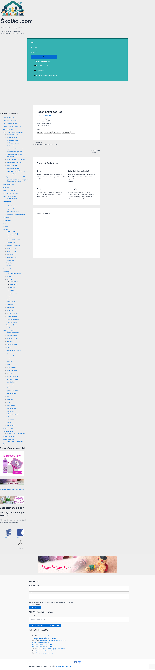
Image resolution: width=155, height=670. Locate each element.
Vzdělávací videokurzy (10, 436)
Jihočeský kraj (10, 231)
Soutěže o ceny (8, 428)
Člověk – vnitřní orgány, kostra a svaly (53, 649)
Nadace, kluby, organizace (14, 441)
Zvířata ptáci (10, 417)
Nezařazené (6, 217)
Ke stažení (34, 47)
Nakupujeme (7, 201)
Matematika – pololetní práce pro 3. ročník (53, 640)
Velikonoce (9, 399)
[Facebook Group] (79, 663)
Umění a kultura (11, 174)
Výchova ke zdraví (12, 322)
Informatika (9, 304)
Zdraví (8, 402)
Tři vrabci (45, 634)
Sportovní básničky (12, 391)
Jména (8, 347)
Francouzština (14, 284)
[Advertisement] (77, 93)
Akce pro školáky (8, 129)
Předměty (6, 271)
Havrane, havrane (74, 189)
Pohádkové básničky (12, 379)
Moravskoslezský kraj (13, 245)
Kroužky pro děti (11, 198)
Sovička (40, 189)
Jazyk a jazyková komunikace (15, 159)
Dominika (35, 644)
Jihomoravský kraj (12, 234)
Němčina (12, 287)
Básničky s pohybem (12, 332)
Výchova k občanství (12, 319)
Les (7, 353)
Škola (8, 388)
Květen (39, 171)
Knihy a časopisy (11, 206)
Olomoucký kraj (11, 248)
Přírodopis (9, 310)
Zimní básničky (11, 405)
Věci (7, 396)
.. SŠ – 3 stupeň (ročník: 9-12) (12, 126)
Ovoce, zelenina (11, 367)
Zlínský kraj (9, 266)
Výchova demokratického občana (16, 177)
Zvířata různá (10, 420)
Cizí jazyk (9, 279)
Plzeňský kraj (10, 254)
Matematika (10, 307)
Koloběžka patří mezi (45, 644)
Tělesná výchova (11, 316)
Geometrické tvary (12, 338)
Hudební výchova (11, 301)
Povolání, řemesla (11, 382)
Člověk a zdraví (11, 146)
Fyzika (8, 299)
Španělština (13, 293)
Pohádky (6, 226)
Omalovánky (7, 220)
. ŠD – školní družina (9, 118)
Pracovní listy (7, 269)
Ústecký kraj (10, 260)
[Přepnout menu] (44, 56)
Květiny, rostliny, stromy (13, 350)
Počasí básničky (11, 373)
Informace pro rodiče (9, 196)
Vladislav (35, 638)
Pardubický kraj (11, 251)
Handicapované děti (9, 190)
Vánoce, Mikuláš (11, 393)
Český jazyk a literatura (13, 273)
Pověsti (5, 229)
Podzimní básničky (12, 376)
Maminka (9, 361)
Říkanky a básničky (9, 331)
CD (7, 203)
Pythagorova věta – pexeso (44, 653)
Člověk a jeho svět (12, 134)
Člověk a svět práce (12, 143)
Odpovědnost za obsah (43, 66)
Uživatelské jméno (34, 585)
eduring (34, 642)
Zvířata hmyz (10, 411)
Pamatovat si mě (35, 604)
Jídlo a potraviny (11, 344)
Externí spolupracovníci (43, 61)
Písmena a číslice (11, 370)
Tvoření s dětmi (8, 431)
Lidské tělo (9, 359)
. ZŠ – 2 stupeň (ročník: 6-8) (11, 123)
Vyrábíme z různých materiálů (15, 433)
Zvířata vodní (10, 425)
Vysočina (9, 263)
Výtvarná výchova (12, 325)
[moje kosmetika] (12, 503)
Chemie (8, 276)
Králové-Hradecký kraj (13, 240)
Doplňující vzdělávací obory (14, 149)
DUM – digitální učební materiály (13, 132)
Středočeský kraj (11, 257)
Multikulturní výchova (13, 168)
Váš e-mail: (32, 616)
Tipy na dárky (10, 209)
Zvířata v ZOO (10, 422)
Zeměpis (9, 328)
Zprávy (5, 444)
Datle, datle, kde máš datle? (78, 171)
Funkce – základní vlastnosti (47, 638)
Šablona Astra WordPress (63, 666)
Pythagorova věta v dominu (44, 651)
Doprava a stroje (11, 335)
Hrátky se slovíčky (43, 642)
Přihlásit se (34, 607)
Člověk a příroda (11, 137)
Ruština (12, 290)
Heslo (30, 592)
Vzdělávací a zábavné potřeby (15, 214)
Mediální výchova (11, 165)
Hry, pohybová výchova (10, 193)
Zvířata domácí (11, 408)
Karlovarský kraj (11, 237)
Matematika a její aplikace (14, 162)
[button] (37, 52)
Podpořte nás (40, 71)
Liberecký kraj (10, 242)
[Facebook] (75, 663)
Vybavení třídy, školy (12, 211)
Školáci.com (17, 21)
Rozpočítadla (10, 385)
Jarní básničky (10, 341)
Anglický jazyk (14, 281)
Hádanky (6, 187)
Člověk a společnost (12, 140)
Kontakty (33, 52)
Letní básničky (10, 356)
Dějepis (8, 296)
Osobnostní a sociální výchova (15, 171)
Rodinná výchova (11, 313)
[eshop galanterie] (12, 475)
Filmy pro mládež (8, 184)
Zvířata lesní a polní (12, 414)
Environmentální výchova (14, 151)
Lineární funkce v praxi (50, 636)
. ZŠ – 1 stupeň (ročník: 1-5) (11, 121)
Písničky (5, 223)
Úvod (32, 42)
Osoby (8, 364)
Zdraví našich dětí (8, 439)
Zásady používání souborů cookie (46, 75)
